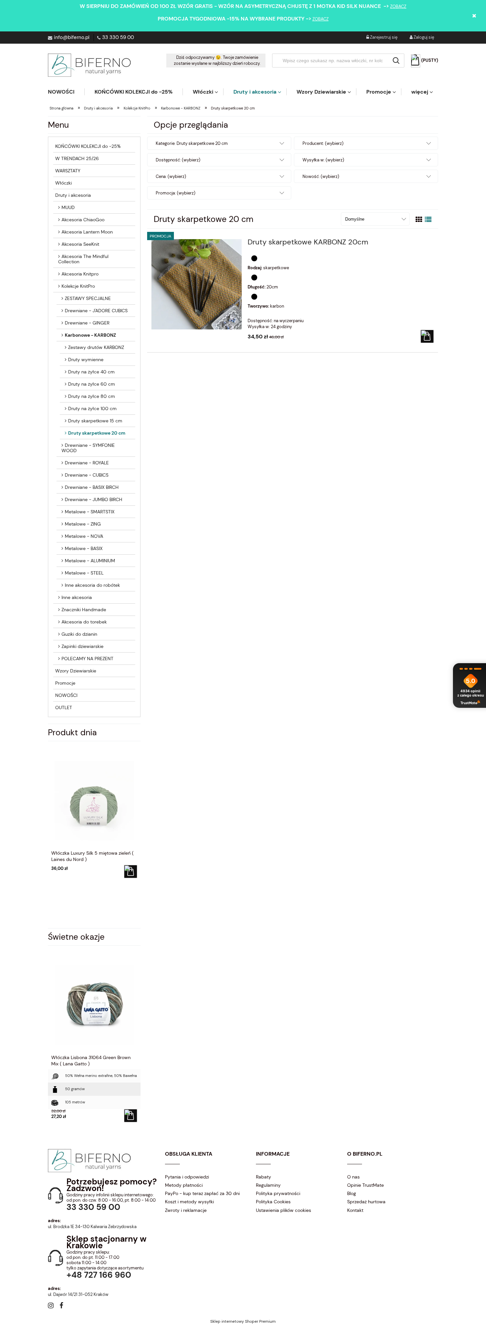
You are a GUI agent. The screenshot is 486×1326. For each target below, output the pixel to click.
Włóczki (63, 183)
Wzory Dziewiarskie (75, 671)
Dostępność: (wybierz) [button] (178, 160)
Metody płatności (184, 1185)
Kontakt (355, 1210)
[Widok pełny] (428, 219)
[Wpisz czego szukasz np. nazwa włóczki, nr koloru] (396, 60)
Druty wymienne (85, 360)
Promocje (65, 683)
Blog (351, 1193)
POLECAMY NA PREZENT (87, 659)
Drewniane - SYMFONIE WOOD (88, 447)
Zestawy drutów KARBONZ (96, 347)
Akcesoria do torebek (84, 622)
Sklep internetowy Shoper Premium (243, 1321)
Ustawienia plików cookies (283, 1210)
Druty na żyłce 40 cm (91, 372)
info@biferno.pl (71, 37)
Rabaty (263, 1177)
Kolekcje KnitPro (78, 286)
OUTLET (63, 707)
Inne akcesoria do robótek (92, 585)
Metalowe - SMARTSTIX (89, 512)
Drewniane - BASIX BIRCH (92, 487)
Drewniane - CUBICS (86, 475)
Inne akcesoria (76, 597)
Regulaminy (268, 1185)
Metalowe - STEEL (84, 573)
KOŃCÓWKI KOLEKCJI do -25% (88, 146)
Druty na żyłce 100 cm (92, 408)
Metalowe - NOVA (84, 536)
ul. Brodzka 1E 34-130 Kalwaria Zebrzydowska (92, 1226)
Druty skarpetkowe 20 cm (96, 433)
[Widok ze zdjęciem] (419, 219)
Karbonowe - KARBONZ (90, 335)
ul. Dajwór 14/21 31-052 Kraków (78, 1294)
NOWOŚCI (66, 695)
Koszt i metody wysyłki (189, 1202)
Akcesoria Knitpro (80, 274)
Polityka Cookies (273, 1202)
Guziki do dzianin (79, 634)
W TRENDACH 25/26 (77, 158)
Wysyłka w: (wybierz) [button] (323, 160)
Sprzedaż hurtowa (366, 1202)
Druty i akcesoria (73, 195)
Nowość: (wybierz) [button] (321, 176)
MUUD (68, 207)
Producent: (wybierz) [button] (323, 143)
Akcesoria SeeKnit (80, 244)
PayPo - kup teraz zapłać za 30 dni (202, 1193)
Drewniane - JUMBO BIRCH (93, 499)
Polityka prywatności (278, 1193)
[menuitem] (66, 91)
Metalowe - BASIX (83, 548)
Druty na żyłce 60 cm (91, 384)
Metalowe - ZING (83, 524)
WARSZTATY (67, 171)
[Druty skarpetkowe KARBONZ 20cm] (196, 284)
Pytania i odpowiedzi (187, 1177)
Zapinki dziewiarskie (82, 646)
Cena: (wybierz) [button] (171, 176)
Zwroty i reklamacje (186, 1210)
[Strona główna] (89, 65)
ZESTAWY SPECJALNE (88, 298)
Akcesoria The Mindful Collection (83, 259)
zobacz (398, 6)
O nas (353, 1177)
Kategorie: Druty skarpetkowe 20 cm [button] (192, 143)
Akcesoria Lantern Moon (87, 232)
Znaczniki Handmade (83, 610)
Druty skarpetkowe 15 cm (95, 421)
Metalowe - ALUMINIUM (90, 561)
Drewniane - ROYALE (87, 463)
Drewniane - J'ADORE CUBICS (96, 311)
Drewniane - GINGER (87, 323)
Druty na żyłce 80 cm (91, 396)
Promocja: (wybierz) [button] (175, 193)
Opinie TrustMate (365, 1185)
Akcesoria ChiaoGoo (82, 220)
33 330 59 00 (118, 37)
